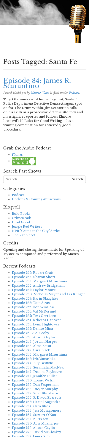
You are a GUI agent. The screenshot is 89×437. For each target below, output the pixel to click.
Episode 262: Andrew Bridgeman (38, 286)
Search (77, 179)
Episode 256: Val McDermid (34, 311)
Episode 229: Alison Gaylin (33, 428)
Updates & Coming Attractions (36, 199)
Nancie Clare (40, 93)
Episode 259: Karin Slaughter (35, 298)
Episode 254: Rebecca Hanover (36, 320)
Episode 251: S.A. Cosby (30, 333)
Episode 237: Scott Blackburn (35, 393)
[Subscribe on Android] (24, 161)
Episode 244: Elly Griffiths (33, 363)
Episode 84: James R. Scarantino (37, 83)
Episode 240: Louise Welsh (33, 380)
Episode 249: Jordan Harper (34, 342)
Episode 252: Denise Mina (32, 329)
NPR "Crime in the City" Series (36, 231)
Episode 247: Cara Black (31, 350)
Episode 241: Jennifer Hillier (34, 376)
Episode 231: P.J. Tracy (30, 419)
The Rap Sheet (23, 235)
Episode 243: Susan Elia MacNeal (38, 367)
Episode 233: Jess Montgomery (37, 410)
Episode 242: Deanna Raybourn (37, 372)
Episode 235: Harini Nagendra (36, 402)
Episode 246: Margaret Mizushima (39, 354)
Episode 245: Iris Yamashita (34, 359)
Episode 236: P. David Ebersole (36, 398)
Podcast (74, 93)
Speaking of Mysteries (33, 35)
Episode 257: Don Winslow (33, 307)
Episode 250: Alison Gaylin (33, 337)
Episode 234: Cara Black (31, 406)
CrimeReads (22, 218)
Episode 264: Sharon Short (33, 277)
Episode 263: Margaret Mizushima (39, 281)
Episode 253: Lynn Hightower (35, 324)
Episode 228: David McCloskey (36, 432)
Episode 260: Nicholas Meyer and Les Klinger (48, 294)
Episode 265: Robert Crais (32, 273)
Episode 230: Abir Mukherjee (35, 423)
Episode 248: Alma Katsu (31, 346)
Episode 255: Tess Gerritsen (34, 316)
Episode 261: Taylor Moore (34, 290)
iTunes (17, 155)
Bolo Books (21, 214)
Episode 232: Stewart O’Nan (34, 415)
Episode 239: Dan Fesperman (35, 385)
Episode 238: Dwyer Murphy (35, 389)
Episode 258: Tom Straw (31, 303)
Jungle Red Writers (27, 227)
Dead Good (21, 222)
